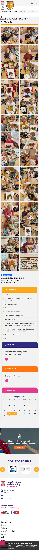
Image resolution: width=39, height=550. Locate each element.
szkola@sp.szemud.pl (32, 3)
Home (10, 11)
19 (19, 410)
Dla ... (21, 11)
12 (19, 408)
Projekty (4, 528)
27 (24, 413)
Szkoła (3, 525)
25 (14, 413)
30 (4, 416)
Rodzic (3, 537)
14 (29, 408)
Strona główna (6, 522)
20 (24, 410)
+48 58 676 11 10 (36, 3)
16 (4, 410)
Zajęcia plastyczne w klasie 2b (15, 20)
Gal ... (26, 11)
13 (24, 408)
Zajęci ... (32, 11)
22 (35, 410)
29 (35, 413)
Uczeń (15, 11)
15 (34, 408)
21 (29, 410)
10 (9, 408)
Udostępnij (7, 275)
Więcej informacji (6, 359)
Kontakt (4, 540)
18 (14, 410)
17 (9, 410)
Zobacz (19, 447)
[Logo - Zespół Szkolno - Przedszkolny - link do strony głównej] (7, 5)
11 (14, 408)
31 (9, 416)
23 (4, 413)
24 (9, 413)
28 (29, 413)
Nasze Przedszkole (8, 531)
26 (19, 413)
